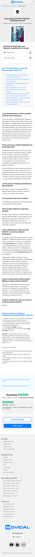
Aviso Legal (25, 553)
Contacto (5, 457)
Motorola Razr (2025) (8, 493)
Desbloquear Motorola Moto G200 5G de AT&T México (15, 386)
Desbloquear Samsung (9, 509)
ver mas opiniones (17, 420)
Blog (4, 465)
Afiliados (5, 470)
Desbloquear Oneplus (8, 514)
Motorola (15, 6)
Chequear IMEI (7, 444)
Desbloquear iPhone (8, 506)
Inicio (2, 6)
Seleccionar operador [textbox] (9, 58)
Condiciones (19, 553)
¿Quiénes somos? (7, 459)
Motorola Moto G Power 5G (10, 485)
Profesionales (6, 467)
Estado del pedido (7, 462)
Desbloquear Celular (8, 441)
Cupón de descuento (8, 472)
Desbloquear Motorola (9, 511)
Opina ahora (17, 426)
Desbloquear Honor (8, 516)
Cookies (31, 553)
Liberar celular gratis (8, 504)
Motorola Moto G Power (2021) (11, 488)
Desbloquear (8, 6)
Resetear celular (7, 446)
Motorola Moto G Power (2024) (11, 483)
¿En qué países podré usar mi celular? (16, 87)
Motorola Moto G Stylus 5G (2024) (12, 480)
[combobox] (16, 52)
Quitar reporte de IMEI (9, 449)
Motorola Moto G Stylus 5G (10, 490)
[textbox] (16, 52)
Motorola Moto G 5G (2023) (10, 495)
